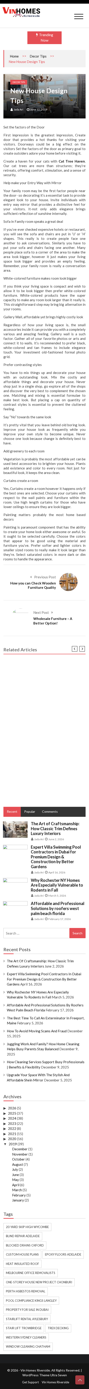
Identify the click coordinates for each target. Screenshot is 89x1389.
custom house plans (22, 1254)
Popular (29, 811)
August (17, 1164)
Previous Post (45, 577)
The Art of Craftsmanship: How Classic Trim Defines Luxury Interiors (55, 828)
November (20, 1154)
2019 (13, 1144)
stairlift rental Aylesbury (27, 1319)
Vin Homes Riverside (55, 1382)
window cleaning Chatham (28, 1346)
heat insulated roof (22, 1264)
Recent (12, 811)
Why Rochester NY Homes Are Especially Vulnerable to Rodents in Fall (57, 885)
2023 (12, 1123)
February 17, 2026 (59, 919)
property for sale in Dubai (27, 1309)
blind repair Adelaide (23, 1236)
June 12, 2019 (38, 109)
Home (14, 56)
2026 (12, 1108)
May (15, 1180)
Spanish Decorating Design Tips (30, 770)
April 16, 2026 (56, 872)
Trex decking (58, 1328)
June (15, 1175)
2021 (12, 1134)
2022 (12, 1128)
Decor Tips (38, 56)
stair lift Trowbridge (24, 1328)
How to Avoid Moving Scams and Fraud (37, 1031)
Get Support (30, 1382)
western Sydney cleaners (26, 1337)
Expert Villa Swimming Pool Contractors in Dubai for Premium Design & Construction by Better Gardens (56, 857)
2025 (12, 1113)
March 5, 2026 (57, 895)
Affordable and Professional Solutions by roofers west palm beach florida (57, 908)
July (15, 1169)
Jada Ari (18, 109)
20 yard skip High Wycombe (27, 1227)
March (17, 1190)
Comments (50, 811)
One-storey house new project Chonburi (39, 1282)
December (20, 1149)
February (19, 1195)
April (15, 1185)
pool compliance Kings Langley (31, 1300)
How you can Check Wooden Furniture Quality (33, 585)
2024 (12, 1118)
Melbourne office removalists (30, 1273)
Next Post (41, 612)
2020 (12, 1139)
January (18, 1200)
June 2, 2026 (56, 839)
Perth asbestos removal (25, 1291)
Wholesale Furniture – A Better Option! (52, 621)
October (18, 1159)
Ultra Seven (58, 1375)
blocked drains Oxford (25, 1245)
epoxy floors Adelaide (63, 1254)
